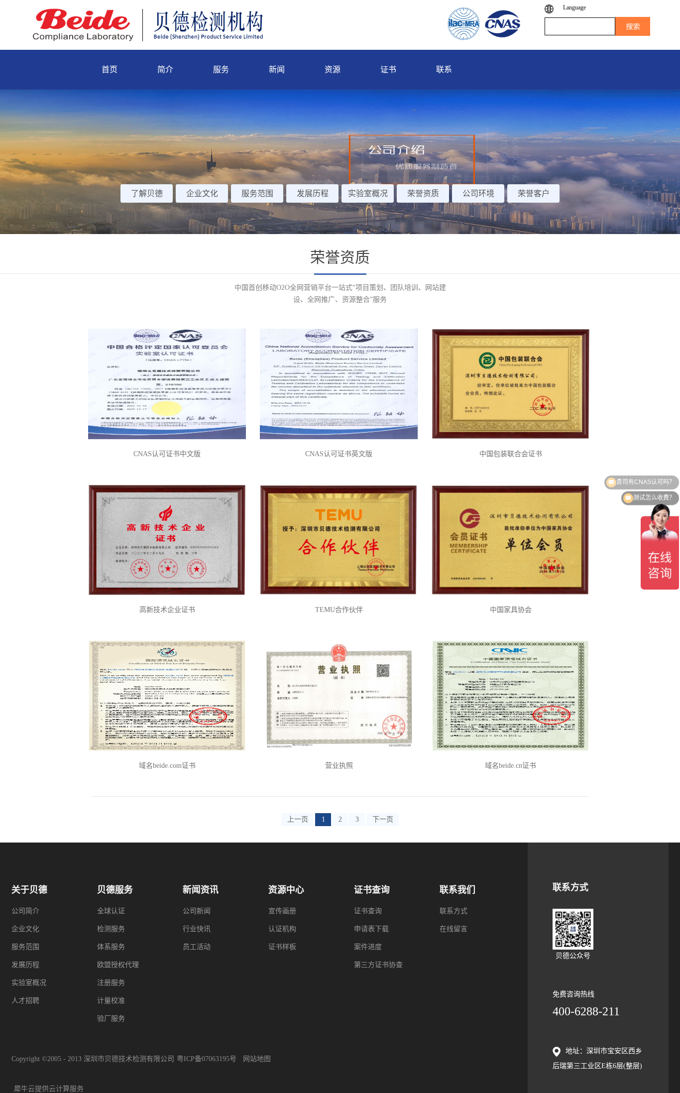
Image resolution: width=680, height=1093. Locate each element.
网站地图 (255, 1059)
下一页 (382, 819)
